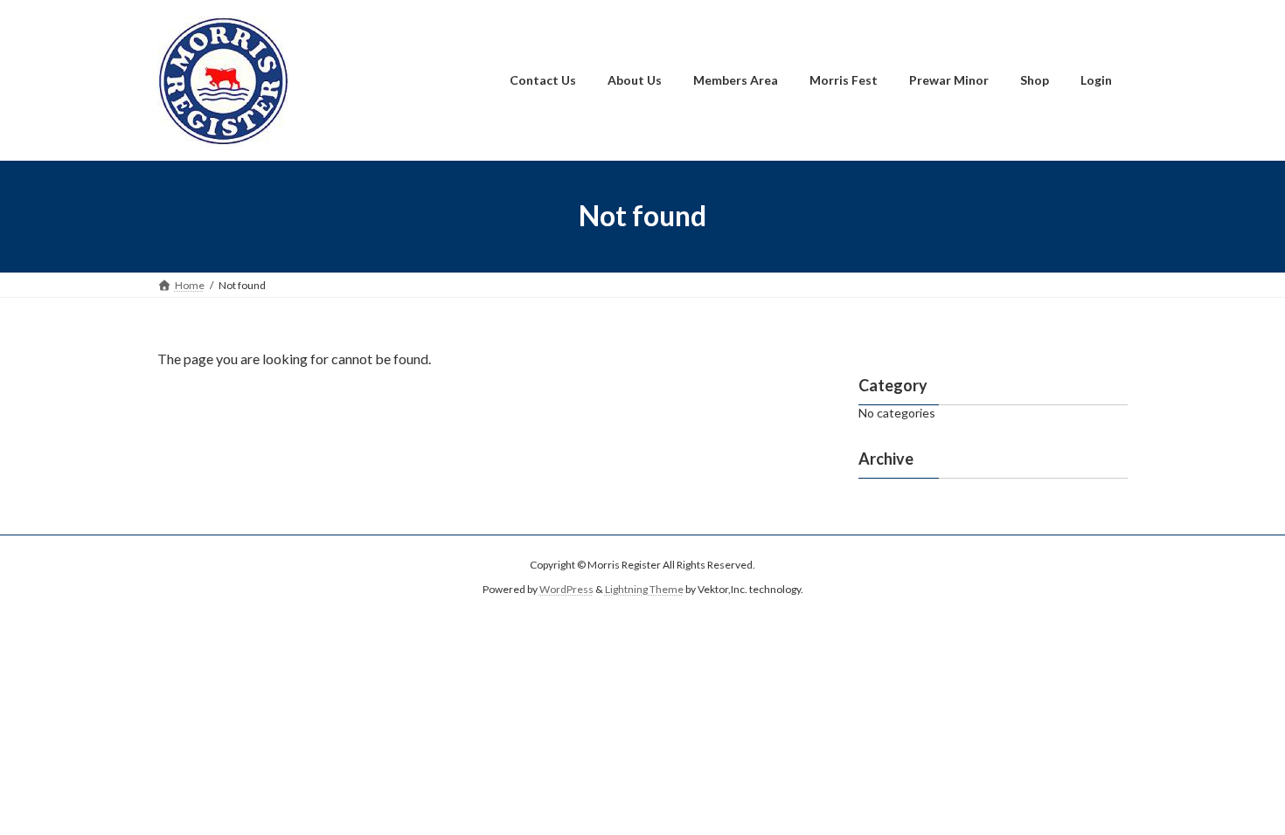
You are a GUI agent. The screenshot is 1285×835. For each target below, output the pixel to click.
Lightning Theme (644, 589)
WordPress (566, 589)
